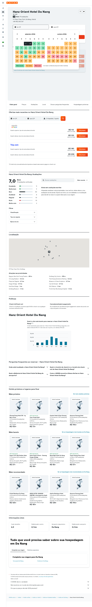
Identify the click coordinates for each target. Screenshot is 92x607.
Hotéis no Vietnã (36, 597)
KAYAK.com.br (12, 597)
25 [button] (39, 56)
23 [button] (30, 56)
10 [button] (34, 48)
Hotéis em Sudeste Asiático (49, 597)
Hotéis (19, 597)
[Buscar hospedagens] (3, 12)
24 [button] (34, 56)
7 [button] (21, 48)
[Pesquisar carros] (3, 16)
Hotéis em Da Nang (42, 561)
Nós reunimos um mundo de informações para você (27, 585)
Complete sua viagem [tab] (18, 550)
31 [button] (75, 61)
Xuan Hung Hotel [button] (35, 417)
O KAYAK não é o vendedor (19, 582)
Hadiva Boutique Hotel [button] (56, 493)
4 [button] (38, 44)
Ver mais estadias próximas (81, 394)
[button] (3, 3)
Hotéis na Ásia (26, 597)
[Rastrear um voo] (3, 28)
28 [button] (21, 61)
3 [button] (34, 44)
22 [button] (26, 56)
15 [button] (26, 52)
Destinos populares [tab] (33, 550)
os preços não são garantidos (46, 576)
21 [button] (21, 56)
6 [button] (17, 48)
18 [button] (38, 52)
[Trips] (3, 37)
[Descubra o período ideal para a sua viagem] (3, 32)
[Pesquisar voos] (3, 8)
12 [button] (43, 48)
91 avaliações (24, 17)
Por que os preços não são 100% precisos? (24, 588)
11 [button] (38, 48)
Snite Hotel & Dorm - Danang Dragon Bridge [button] (38, 456)
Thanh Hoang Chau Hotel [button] (77, 455)
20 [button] (17, 56)
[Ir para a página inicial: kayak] (12, 3)
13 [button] (17, 52)
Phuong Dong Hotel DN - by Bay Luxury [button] (18, 416)
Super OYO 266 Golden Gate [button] (18, 455)
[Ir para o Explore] (3, 24)
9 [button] (30, 48)
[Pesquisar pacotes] (3, 19)
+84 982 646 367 (18, 21)
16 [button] (30, 52)
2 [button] (30, 44)
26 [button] (43, 56)
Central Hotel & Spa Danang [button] (58, 415)
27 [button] (17, 61)
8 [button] (25, 48)
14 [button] (21, 52)
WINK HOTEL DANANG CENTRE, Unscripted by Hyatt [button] (38, 494)
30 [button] (30, 61)
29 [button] (26, 61)
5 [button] (53, 48)
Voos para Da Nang (18, 561)
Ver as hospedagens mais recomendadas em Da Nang (73, 472)
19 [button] (43, 52)
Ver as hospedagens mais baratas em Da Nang (75, 432)
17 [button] (34, 52)
